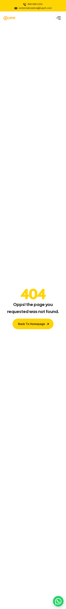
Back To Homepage (31, 324)
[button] (58, 601)
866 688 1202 (35, 4)
